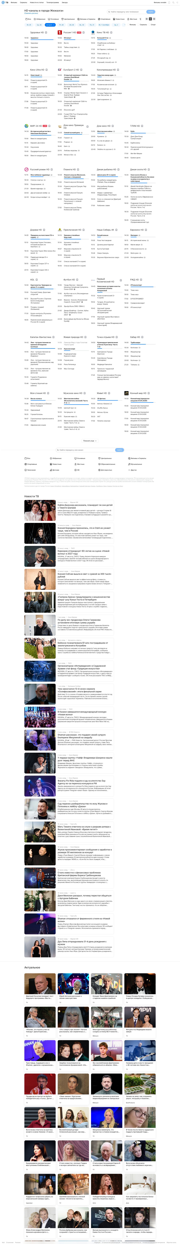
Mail (3, 1242)
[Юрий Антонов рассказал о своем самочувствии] (73, 989)
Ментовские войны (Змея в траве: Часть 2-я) (74, 428)
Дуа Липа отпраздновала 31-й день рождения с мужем (82, 943)
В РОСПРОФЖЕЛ (137, 299)
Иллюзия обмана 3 (104, 80)
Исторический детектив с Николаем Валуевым (41, 132)
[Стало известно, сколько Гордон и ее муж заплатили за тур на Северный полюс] (73, 1156)
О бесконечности (137, 249)
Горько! (67, 138)
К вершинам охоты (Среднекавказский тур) (140, 221)
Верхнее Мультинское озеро (108, 257)
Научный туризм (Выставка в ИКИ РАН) (108, 318)
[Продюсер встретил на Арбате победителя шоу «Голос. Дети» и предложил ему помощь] (40, 1089)
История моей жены (138, 240)
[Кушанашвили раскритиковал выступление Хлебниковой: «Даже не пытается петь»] (40, 1156)
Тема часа (134, 290)
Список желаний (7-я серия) (75, 261)
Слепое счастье (37, 180)
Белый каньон (102, 235)
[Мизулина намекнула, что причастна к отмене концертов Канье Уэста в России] (106, 1122)
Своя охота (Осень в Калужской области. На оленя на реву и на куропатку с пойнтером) (142, 178)
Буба (132, 131)
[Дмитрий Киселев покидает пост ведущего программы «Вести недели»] (40, 989)
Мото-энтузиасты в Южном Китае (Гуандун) (41, 405)
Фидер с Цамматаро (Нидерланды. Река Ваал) (107, 194)
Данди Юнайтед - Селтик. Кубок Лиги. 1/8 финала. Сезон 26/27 (76, 313)
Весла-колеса (36, 399)
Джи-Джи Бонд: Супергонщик (137, 137)
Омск (105, 486)
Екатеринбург (74, 486)
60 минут (67, 38)
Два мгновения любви (39, 193)
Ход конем (35, 147)
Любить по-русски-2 (105, 149)
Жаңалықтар (135, 352)
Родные (67, 142)
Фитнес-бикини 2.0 (104, 404)
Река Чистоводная (104, 240)
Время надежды (37, 189)
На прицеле (68, 412)
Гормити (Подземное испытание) (39, 378)
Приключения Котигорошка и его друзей (142, 148)
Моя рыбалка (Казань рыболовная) (105, 187)
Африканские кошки (38, 425)
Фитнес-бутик (102, 412)
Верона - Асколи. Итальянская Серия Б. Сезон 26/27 (75, 301)
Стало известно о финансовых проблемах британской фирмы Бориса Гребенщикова (79, 874)
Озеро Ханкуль (103, 253)
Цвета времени (103, 99)
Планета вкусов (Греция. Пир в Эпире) (75, 187)
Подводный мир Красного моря (70, 355)
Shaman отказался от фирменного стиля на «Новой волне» (84, 920)
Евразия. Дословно (38, 143)
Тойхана (134, 365)
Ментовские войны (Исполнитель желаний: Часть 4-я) (76, 401)
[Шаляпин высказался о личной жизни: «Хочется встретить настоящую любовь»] (73, 1189)
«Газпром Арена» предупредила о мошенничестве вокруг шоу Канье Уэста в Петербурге (84, 598)
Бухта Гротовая (103, 249)
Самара (109, 486)
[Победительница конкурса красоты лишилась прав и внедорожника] (106, 1189)
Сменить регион (31, 13)
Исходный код (102, 58)
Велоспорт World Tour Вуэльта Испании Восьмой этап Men (75, 86)
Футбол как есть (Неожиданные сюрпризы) (76, 295)
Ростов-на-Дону (118, 486)
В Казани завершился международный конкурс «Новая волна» (82, 713)
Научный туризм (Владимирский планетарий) (109, 324)
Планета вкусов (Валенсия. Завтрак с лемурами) (74, 176)
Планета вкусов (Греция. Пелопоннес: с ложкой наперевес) (73, 201)
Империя (134, 235)
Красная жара (69, 416)
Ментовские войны (104, 131)
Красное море (69, 349)
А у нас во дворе (103, 141)
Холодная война (137, 257)
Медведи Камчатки (104, 364)
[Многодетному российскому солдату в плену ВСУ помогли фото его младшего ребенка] (106, 1022)
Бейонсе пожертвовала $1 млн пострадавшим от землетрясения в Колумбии (83, 644)
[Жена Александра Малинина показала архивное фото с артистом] (40, 1223)
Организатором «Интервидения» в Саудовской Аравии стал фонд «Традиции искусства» (82, 667)
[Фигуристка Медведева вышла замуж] (140, 1022)
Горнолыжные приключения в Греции (42, 420)
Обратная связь (171, 1242)
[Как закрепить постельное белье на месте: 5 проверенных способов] (140, 1189)
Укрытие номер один (105, 75)
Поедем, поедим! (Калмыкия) (37, 308)
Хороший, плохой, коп (105, 62)
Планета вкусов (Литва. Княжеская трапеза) (73, 209)
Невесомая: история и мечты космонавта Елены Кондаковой (108, 288)
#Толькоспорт (136, 285)
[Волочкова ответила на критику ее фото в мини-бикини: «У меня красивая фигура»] (40, 1122)
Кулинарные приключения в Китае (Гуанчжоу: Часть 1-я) (107, 344)
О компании (9, 1242)
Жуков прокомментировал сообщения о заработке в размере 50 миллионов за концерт (85, 851)
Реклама (17, 1242)
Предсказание (36, 184)
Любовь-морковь (70, 151)
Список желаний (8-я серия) (75, 266)
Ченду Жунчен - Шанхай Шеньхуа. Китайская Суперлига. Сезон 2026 (76, 287)
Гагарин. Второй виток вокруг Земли (105, 303)
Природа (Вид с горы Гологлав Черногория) (75, 343)
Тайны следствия (70, 47)
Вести (66, 43)
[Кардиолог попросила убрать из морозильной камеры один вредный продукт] (40, 1189)
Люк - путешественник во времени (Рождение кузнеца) (41, 344)
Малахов (67, 56)
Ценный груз (69, 408)
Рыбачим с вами (103, 205)
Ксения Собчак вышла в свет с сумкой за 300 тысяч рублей (84, 575)
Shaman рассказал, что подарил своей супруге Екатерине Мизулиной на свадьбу (82, 736)
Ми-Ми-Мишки (136, 153)
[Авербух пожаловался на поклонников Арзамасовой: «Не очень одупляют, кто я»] (73, 1055)
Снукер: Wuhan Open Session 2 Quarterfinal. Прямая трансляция (76, 95)
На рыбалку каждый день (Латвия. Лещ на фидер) (107, 181)
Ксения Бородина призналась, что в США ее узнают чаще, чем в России (84, 529)
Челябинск (99, 486)
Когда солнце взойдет (39, 197)
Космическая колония (105, 85)
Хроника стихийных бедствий (72, 236)
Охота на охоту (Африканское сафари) (142, 198)
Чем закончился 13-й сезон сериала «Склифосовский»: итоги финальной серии (79, 690)
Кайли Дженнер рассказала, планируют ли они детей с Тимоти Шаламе (85, 506)
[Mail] (3, 2)
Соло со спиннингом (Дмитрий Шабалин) (109, 200)
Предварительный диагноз (41, 151)
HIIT (98, 417)
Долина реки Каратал (105, 245)
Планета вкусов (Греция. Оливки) (73, 194)
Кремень (100, 136)
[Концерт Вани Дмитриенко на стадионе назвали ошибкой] (106, 989)
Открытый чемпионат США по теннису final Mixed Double (76, 77)
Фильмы (133, 25)
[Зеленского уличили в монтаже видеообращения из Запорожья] (106, 1089)
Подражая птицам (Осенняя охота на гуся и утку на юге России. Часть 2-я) (141, 214)
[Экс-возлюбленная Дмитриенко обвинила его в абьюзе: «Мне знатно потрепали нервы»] (106, 1055)
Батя (65, 146)
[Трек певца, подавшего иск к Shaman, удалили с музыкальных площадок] (40, 1055)
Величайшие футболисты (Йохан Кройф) (76, 320)
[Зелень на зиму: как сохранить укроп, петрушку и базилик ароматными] (140, 1089)
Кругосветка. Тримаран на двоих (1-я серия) (41, 286)
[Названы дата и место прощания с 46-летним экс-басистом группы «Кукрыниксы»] (140, 1055)
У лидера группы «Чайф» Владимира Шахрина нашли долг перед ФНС (85, 759)
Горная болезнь (37, 414)
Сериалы (143, 25)
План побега (102, 54)
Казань (93, 486)
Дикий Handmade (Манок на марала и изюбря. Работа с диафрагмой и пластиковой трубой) (141, 189)
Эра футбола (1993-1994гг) (74, 306)
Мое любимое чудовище (40, 175)
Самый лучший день (72, 133)
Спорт (153, 25)
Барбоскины (135, 143)
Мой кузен (135, 253)
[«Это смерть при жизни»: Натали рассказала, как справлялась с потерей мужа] (73, 1022)
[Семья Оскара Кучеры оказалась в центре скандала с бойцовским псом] (140, 989)
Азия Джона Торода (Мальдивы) (104, 359)
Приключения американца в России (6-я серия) (41, 321)
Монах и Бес (68, 155)
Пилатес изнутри (103, 421)
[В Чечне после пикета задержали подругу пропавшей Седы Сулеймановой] (140, 1122)
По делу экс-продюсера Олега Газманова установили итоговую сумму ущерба (79, 621)
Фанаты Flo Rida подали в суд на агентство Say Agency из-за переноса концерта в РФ (81, 782)
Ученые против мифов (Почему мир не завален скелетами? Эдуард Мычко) (109, 377)
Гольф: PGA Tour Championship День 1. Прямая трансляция (76, 116)
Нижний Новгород (84, 486)
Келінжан (134, 348)
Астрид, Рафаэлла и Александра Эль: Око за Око (109, 94)
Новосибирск (66, 486)
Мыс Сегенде (69, 369)
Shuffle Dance (102, 408)
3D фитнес (101, 399)
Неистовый (35, 75)
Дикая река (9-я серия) (106, 175)
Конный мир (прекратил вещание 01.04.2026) (140, 400)
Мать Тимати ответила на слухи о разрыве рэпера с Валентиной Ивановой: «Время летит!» (84, 828)
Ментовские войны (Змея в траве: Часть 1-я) (74, 422)
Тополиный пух (103, 89)
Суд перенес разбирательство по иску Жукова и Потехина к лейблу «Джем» (82, 805)
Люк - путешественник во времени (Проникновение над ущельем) (42, 362)
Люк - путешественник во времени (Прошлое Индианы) (40, 354)
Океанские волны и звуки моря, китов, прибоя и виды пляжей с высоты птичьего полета (43, 95)
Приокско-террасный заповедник (105, 370)
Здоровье (34, 38)
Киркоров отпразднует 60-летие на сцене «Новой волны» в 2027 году (83, 552)
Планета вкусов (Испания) (74, 182)
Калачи (100, 145)
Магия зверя (135, 245)
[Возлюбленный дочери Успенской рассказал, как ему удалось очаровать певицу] (73, 1122)
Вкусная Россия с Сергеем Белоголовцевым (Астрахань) (41, 301)
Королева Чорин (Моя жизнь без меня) (43, 252)
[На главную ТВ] (6, 2)
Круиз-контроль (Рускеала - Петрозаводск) (41, 314)
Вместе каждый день (39, 139)
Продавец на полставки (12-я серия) (42, 236)
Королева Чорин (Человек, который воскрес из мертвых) (41, 244)
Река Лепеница (70, 364)
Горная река (68, 360)
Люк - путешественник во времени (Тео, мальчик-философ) (40, 371)
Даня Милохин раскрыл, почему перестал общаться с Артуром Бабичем (84, 897)
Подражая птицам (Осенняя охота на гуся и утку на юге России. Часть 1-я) (141, 205)
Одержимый (35, 410)
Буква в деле (135, 158)
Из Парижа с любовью (105, 49)
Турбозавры (135, 342)
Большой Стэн (102, 38)
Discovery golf (69, 110)
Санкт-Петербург (55, 486)
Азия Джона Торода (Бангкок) (104, 353)
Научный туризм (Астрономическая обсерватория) (104, 310)
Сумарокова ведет (138, 303)
